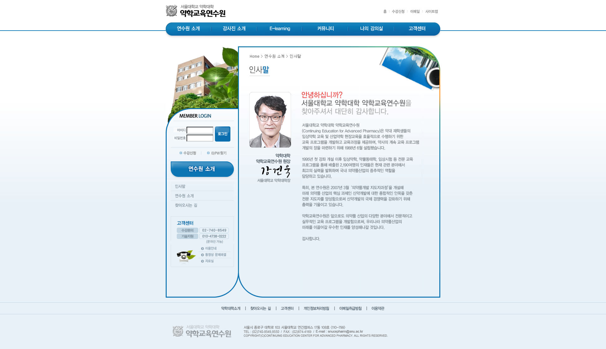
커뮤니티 (326, 29)
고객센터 (417, 29)
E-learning (280, 29)
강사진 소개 (234, 29)
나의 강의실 (371, 29)
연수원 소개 (188, 29)
